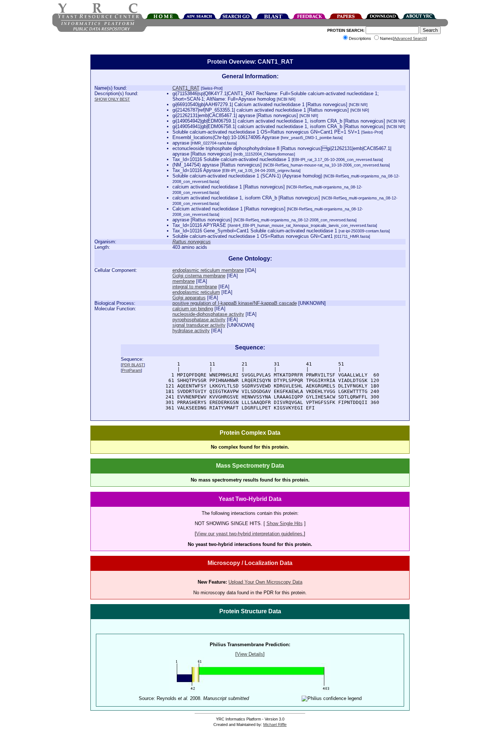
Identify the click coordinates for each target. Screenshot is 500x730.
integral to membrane (194, 286)
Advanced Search (410, 38)
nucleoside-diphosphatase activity (208, 314)
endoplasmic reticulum (196, 292)
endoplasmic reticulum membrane (208, 270)
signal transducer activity (198, 325)
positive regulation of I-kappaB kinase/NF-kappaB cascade (234, 303)
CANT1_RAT (185, 88)
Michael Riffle (275, 724)
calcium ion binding (192, 308)
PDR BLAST (133, 365)
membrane (183, 281)
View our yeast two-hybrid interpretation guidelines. (250, 533)
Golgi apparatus (189, 297)
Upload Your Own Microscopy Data (265, 582)
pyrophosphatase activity (198, 319)
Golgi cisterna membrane (198, 275)
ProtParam (131, 370)
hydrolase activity (191, 330)
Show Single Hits (284, 523)
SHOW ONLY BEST (112, 99)
